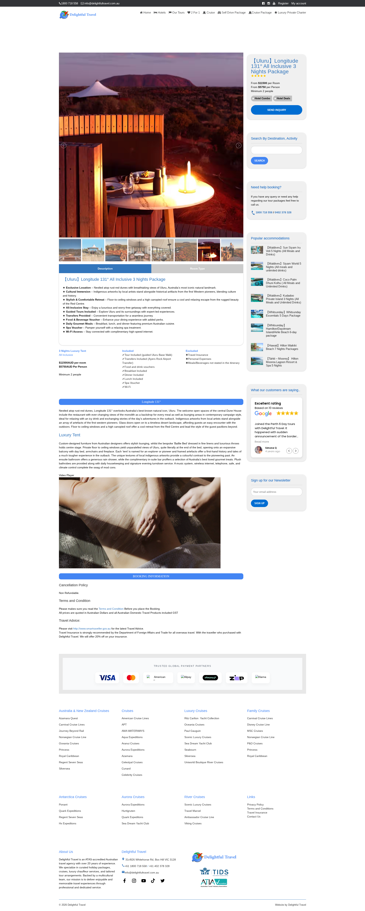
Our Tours (178, 12)
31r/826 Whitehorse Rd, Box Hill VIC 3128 (150, 859)
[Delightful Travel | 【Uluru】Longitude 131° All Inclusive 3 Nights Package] (77, 14)
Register (283, 3)
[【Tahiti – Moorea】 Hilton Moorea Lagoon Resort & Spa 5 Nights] (257, 362)
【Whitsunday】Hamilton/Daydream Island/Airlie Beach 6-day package (281, 330)
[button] (295, 451)
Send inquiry (276, 109)
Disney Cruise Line (258, 724)
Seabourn (190, 749)
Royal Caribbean (69, 755)
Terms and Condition (111, 608)
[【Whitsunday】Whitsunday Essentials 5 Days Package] (257, 314)
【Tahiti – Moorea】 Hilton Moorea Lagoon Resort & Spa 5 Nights (282, 362)
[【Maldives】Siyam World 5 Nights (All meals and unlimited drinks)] (257, 267)
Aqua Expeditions (132, 737)
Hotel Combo (262, 98)
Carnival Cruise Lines (72, 724)
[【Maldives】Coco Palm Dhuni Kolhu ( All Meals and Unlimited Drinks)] (257, 283)
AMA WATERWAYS (133, 730)
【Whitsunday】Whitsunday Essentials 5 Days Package (283, 313)
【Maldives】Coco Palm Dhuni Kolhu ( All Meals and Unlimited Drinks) (283, 283)
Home (147, 12)
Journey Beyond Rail (71, 730)
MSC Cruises (255, 730)
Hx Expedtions (67, 823)
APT (124, 724)
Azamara (127, 755)
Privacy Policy (255, 804)
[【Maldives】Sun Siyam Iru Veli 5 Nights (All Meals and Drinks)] (257, 251)
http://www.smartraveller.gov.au (92, 628)
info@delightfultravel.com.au (101, 3)
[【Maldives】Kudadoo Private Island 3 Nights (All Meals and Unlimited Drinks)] (257, 299)
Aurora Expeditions (133, 749)
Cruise (210, 12)
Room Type (197, 268)
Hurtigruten (128, 810)
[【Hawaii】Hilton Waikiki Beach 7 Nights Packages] (257, 347)
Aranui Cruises (130, 743)
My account (298, 3)
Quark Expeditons (132, 817)
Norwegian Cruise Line (72, 737)
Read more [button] (262, 442)
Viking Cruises (193, 823)
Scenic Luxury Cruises (197, 737)
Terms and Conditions (260, 808)
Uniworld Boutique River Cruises (203, 762)
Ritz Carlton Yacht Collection (201, 718)
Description (105, 268)
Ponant (63, 804)
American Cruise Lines (135, 718)
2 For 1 (195, 12)
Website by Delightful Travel (290, 904)
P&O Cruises (255, 743)
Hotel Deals (283, 98)
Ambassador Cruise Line (199, 817)
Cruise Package (262, 12)
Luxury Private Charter (291, 12)
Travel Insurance (257, 812)
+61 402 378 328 (159, 866)
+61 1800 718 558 (136, 866)
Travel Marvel (192, 810)
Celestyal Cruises (132, 762)
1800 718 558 (69, 3)
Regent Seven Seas (71, 762)
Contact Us (253, 816)
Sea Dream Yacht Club (198, 743)
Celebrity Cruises (132, 774)
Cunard (126, 768)
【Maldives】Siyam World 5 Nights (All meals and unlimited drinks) (283, 267)
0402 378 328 (283, 212)
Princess (64, 749)
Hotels (161, 12)
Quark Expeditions (70, 810)
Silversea (64, 768)
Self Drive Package (233, 12)
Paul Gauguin (192, 730)
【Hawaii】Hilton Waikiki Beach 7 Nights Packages (282, 347)
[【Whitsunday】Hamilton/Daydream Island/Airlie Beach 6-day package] (257, 330)
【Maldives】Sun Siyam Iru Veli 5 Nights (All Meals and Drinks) (283, 251)
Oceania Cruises (69, 743)
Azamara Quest (68, 718)
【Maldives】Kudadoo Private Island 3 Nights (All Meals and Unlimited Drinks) (283, 299)
